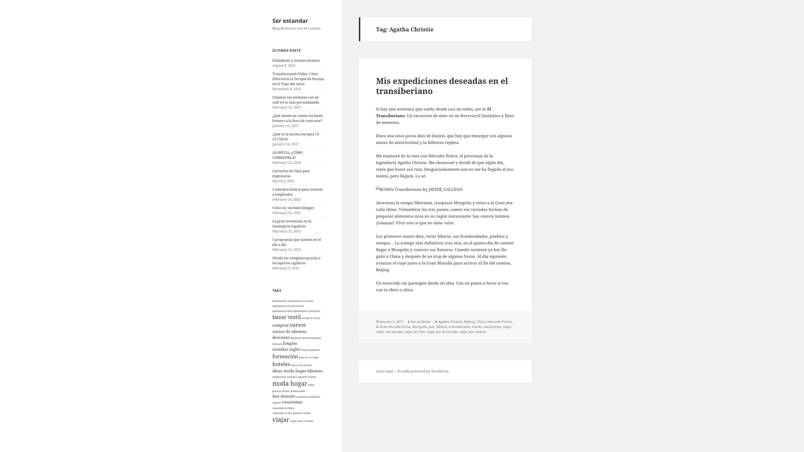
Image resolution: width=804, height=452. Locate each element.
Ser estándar (421, 321)
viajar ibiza (296, 421)
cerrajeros (307, 318)
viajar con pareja (389, 331)
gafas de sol (305, 357)
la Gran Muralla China (393, 326)
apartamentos (301, 310)
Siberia (441, 326)
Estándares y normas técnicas (296, 60)
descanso (281, 337)
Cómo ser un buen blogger (293, 207)
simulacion (314, 396)
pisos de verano (281, 391)
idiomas (315, 371)
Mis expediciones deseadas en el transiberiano (442, 85)
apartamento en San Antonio (288, 305)
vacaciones (292, 402)
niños (311, 384)
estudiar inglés (286, 349)
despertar (296, 337)
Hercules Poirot (499, 321)
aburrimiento (279, 300)
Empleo (290, 343)
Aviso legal (384, 371)
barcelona (314, 310)
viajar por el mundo (441, 331)
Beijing (469, 321)
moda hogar (289, 383)
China (481, 321)
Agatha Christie (450, 321)
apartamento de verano (301, 300)
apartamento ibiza (282, 310)
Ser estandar (290, 20)
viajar (280, 419)
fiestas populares (310, 349)
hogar (315, 357)
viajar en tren (414, 331)
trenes (477, 326)
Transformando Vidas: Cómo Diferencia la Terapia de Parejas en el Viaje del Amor (298, 79)
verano (307, 413)
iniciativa (292, 376)
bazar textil (286, 316)
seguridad (301, 396)
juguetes (302, 376)
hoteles (281, 364)
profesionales (297, 391)
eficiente (277, 344)
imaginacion (279, 376)
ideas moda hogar (289, 371)
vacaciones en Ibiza (283, 408)
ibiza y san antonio (301, 365)
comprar (280, 325)
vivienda (308, 421)
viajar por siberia (472, 331)
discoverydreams (311, 337)
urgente (276, 402)
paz (431, 326)
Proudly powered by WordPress (423, 371)
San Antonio (283, 396)
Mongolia (419, 326)
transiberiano (459, 326)
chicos (316, 318)
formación (285, 356)
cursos (298, 324)
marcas (312, 376)
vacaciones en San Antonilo (287, 413)
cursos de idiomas (289, 331)
